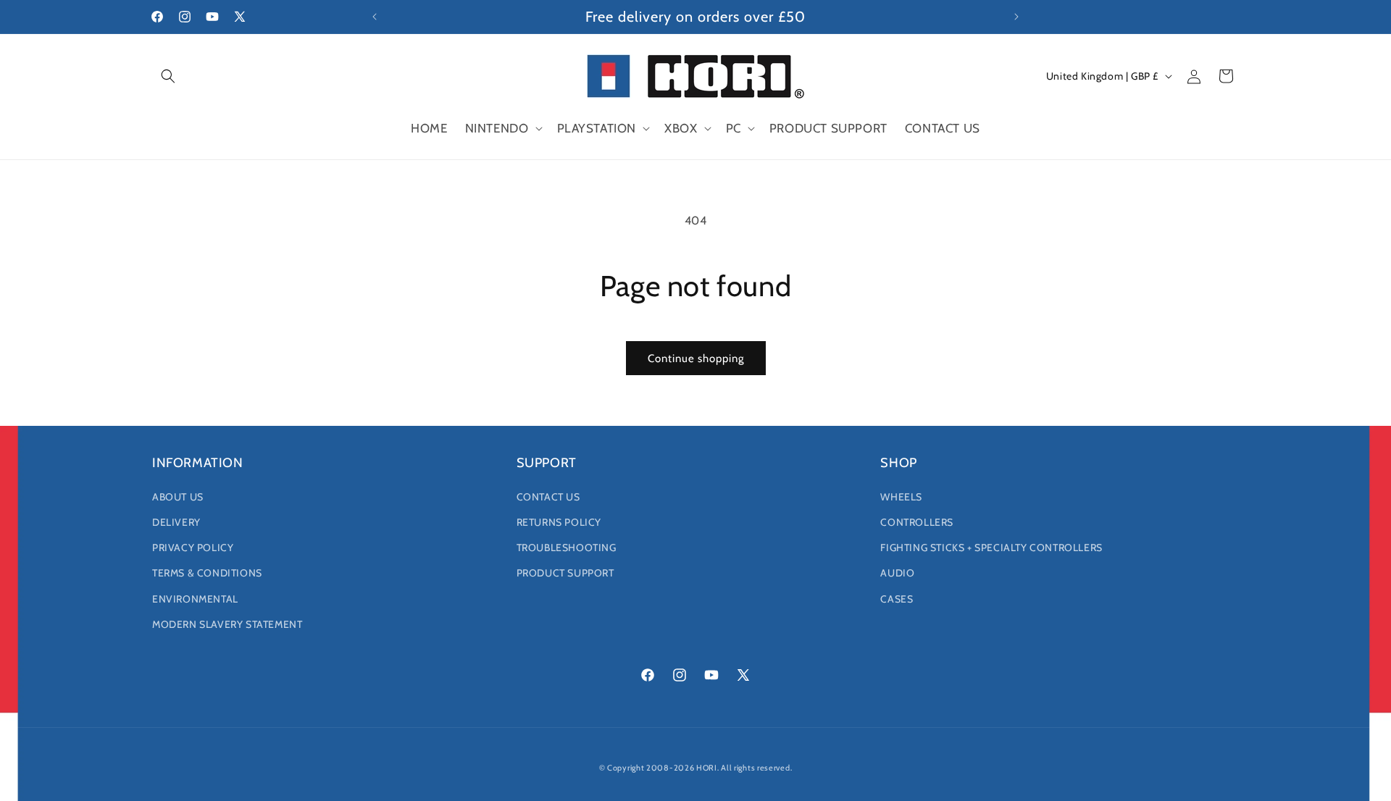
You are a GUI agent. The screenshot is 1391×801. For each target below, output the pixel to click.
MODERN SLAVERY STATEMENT (227, 624)
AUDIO (897, 572)
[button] (168, 76)
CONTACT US (548, 496)
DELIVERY (176, 522)
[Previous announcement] (374, 16)
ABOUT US (178, 496)
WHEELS (901, 496)
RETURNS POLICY (559, 522)
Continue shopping (696, 358)
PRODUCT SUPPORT (565, 572)
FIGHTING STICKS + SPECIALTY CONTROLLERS (991, 547)
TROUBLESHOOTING (567, 547)
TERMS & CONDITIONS (207, 572)
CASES (896, 598)
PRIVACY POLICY (192, 547)
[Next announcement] (1016, 16)
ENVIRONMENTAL (195, 598)
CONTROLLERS (916, 522)
